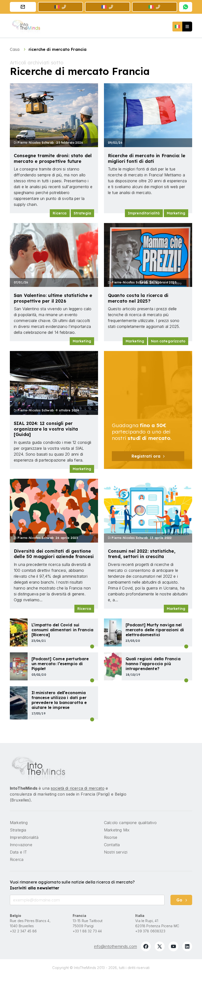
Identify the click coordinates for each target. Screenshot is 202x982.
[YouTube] (173, 946)
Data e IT (186, 680)
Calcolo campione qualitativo (130, 822)
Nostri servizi (115, 852)
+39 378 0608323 (150, 931)
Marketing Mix (117, 830)
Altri (92, 680)
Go (179, 900)
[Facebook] (146, 946)
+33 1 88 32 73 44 (87, 931)
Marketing (176, 213)
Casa (15, 49)
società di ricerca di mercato (77, 788)
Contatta (112, 844)
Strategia (82, 213)
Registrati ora (146, 456)
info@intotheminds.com (115, 946)
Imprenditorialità (144, 213)
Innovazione (21, 844)
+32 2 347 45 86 (23, 931)
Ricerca (60, 213)
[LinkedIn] (187, 946)
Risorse (110, 837)
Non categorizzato (168, 341)
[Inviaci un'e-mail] (23, 7)
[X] (160, 946)
